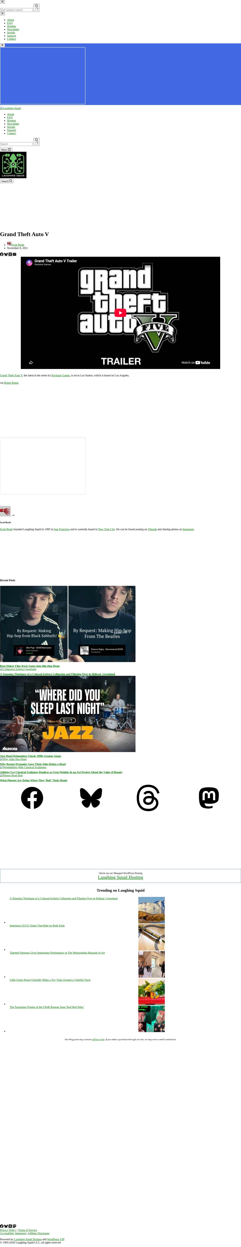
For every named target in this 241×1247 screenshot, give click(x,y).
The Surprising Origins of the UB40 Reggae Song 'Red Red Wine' (47, 1007)
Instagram (188, 529)
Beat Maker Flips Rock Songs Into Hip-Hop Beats (30, 666)
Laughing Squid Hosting (120, 877)
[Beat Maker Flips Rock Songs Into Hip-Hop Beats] (67, 661)
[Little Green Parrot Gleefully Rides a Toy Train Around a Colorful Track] (151, 1003)
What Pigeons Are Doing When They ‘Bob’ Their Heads (33, 780)
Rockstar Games (61, 375)
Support (11, 130)
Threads (152, 529)
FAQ (10, 117)
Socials (11, 126)
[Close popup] (2, 45)
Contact (11, 133)
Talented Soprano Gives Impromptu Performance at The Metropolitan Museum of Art (57, 952)
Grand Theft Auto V (11, 375)
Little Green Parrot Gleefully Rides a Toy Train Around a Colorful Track (50, 979)
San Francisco (62, 529)
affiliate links (98, 1039)
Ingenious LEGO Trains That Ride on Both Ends (37, 925)
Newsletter (13, 123)
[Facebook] (2, 255)
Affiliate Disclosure (38, 1233)
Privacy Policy (8, 1230)
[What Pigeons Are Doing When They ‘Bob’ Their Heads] (11, 775)
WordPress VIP (55, 1239)
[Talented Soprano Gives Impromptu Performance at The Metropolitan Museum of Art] (151, 976)
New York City (106, 529)
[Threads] (10, 255)
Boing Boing (11, 382)
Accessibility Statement (13, 1233)
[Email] (14, 255)
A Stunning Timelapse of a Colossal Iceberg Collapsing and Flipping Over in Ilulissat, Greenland (57, 674)
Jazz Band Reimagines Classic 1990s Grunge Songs (30, 756)
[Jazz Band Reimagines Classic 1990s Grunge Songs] (67, 751)
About (10, 114)
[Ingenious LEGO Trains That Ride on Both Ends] (151, 949)
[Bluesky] (6, 255)
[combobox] (16, 144)
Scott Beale (6, 529)
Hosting (11, 120)
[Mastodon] (208, 810)
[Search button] (36, 142)
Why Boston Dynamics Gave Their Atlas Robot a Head (33, 764)
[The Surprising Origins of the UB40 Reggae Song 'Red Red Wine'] (151, 1031)
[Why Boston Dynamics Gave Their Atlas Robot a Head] (13, 759)
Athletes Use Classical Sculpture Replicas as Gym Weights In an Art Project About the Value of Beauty (61, 772)
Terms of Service (27, 1230)
